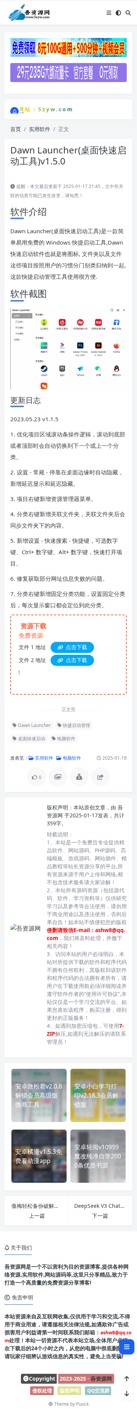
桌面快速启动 (31, 738)
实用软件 (39, 129)
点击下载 (75, 647)
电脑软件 (65, 738)
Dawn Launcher (34, 725)
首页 (15, 129)
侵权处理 (42, 1390)
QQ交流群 (98, 1390)
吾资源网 (101, 1378)
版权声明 (70, 1390)
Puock (82, 1404)
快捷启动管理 (76, 725)
